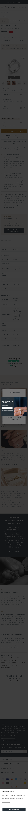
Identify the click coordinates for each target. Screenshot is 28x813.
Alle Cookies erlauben (14, 809)
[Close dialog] (26, 397)
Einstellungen (14, 805)
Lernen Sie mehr (6, 801)
